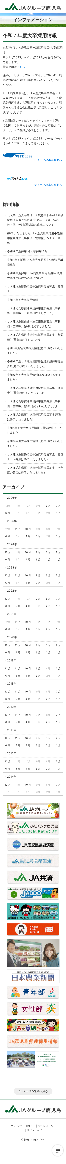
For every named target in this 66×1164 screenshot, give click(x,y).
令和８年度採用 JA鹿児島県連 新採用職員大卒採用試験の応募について (34, 275)
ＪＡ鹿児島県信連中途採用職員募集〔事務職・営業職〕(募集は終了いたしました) (34, 403)
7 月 (58, 505)
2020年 (12, 637)
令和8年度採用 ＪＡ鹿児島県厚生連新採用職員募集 (35, 262)
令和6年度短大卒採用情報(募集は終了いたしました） (35, 350)
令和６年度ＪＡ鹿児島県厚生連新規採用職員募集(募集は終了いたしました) (35, 364)
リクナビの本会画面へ (48, 160)
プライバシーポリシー (23, 1126)
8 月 (48, 505)
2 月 (48, 559)
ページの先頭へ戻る (35, 1091)
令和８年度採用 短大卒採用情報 (27, 251)
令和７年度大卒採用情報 (22, 300)
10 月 (28, 528)
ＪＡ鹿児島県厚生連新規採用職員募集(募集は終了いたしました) (34, 417)
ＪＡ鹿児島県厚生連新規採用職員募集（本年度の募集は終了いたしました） (35, 470)
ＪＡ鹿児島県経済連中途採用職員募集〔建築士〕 (35, 289)
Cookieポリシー (47, 1126)
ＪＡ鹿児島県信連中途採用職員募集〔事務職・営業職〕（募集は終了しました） (34, 310)
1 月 (58, 512)
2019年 (11, 660)
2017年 (11, 707)
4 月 (28, 536)
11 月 (18, 528)
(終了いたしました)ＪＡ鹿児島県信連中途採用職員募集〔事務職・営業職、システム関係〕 (35, 238)
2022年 (12, 590)
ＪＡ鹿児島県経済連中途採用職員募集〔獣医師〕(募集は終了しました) (35, 337)
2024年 (12, 544)
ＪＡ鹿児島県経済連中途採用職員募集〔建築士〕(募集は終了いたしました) (35, 390)
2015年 (11, 753)
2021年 (11, 614)
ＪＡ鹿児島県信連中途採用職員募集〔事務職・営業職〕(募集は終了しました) (34, 324)
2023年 (12, 567)
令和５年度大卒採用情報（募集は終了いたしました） (35, 443)
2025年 (12, 521)
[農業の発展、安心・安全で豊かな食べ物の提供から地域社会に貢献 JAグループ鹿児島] (33, 6)
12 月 (8, 552)
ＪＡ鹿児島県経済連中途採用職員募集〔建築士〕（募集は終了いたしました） (35, 457)
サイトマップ (34, 1130)
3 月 (38, 512)
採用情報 (11, 204)
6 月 (7, 512)
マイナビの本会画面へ (48, 185)
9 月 (38, 552)
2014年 (11, 776)
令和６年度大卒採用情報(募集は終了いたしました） (34, 377)
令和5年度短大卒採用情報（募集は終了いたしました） (34, 430)
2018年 (11, 683)
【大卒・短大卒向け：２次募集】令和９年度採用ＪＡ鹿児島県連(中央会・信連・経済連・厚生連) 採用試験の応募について (35, 219)
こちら (21, 67)
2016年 (11, 730)
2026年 (12, 497)
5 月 (17, 605)
